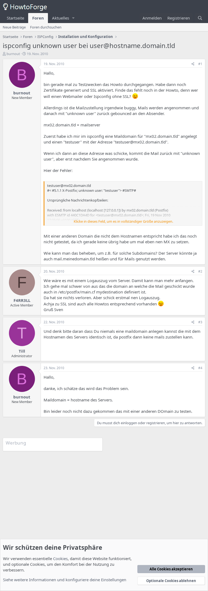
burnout (13, 53)
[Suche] (200, 18)
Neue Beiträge (14, 27)
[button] (73, 18)
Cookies (60, 558)
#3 (200, 322)
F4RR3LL (22, 300)
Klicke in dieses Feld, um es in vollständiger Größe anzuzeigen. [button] (123, 221)
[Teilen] (193, 64)
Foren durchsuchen (45, 27)
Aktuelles (60, 18)
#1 (200, 64)
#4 (200, 368)
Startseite (15, 18)
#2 (200, 271)
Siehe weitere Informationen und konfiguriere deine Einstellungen (64, 579)
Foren (38, 18)
